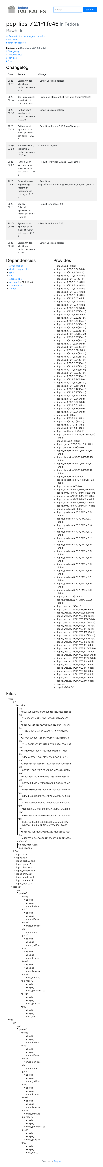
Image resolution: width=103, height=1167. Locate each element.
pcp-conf (14, 282)
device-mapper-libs (19, 269)
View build (11, 39)
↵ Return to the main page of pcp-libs (25, 36)
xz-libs (12, 288)
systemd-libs (15, 285)
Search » (90, 9)
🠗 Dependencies (14, 54)
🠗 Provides (11, 57)
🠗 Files (9, 61)
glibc (11, 272)
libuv (11, 275)
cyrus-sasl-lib (16, 266)
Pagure (57, 1161)
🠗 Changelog (12, 51)
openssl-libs (15, 279)
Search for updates (16, 42)
